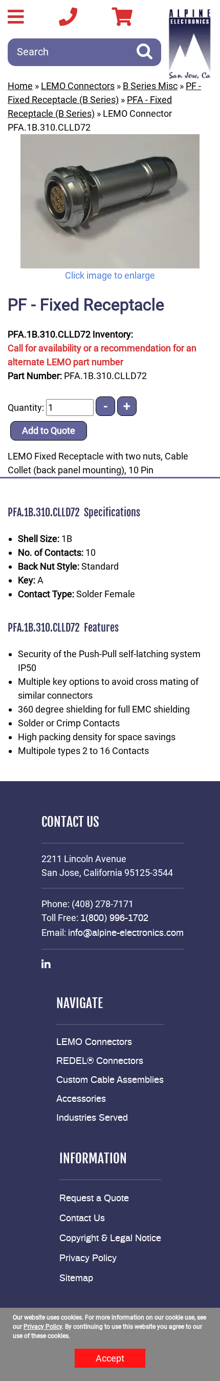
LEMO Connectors (78, 85)
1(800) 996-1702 (114, 918)
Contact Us (82, 1218)
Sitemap (76, 1278)
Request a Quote (94, 1198)
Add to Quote (48, 430)
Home (20, 85)
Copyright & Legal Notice (110, 1238)
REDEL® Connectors (99, 1061)
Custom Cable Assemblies (110, 1080)
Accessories (81, 1099)
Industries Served (92, 1118)
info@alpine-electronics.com (126, 933)
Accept (110, 1358)
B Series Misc (150, 85)
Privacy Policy (88, 1258)
